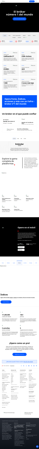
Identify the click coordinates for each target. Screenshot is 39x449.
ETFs (11, 349)
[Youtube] (28, 365)
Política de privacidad (17, 426)
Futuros (19, 348)
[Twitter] (26, 365)
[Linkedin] (23, 365)
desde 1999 (7, 319)
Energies (31, 348)
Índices (23, 348)
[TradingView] (36, 365)
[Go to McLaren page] (19, 6)
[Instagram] (33, 365)
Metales (27, 348)
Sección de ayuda (28, 361)
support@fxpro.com (29, 429)
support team (28, 425)
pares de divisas (13, 348)
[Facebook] (21, 365)
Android (26, 240)
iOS (23, 240)
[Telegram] (31, 365)
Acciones (7, 349)
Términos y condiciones (20, 425)
